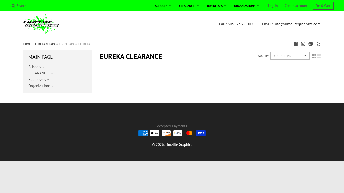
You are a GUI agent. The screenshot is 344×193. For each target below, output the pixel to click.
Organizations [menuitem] (244, 6)
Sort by (263, 56)
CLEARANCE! (39, 73)
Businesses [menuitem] (215, 6)
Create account (296, 5)
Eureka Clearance (47, 44)
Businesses (37, 79)
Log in (273, 5)
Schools (34, 66)
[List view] (319, 56)
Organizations (39, 85)
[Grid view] (314, 56)
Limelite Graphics (178, 144)
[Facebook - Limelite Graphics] (295, 44)
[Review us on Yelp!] (318, 44)
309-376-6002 (240, 23)
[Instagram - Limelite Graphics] (303, 44)
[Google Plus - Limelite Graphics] (310, 44)
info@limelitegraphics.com (297, 23)
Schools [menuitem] (161, 6)
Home (27, 44)
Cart (325, 5)
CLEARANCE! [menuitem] (187, 6)
